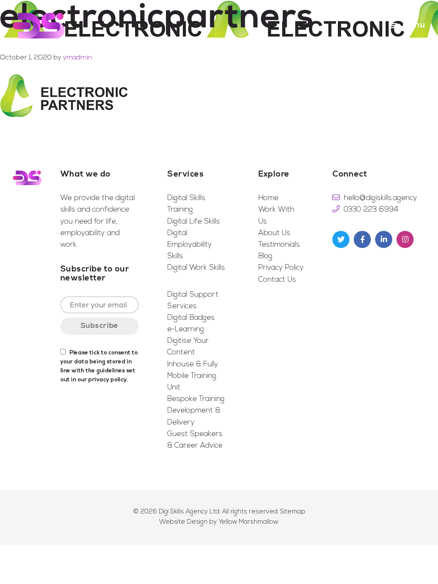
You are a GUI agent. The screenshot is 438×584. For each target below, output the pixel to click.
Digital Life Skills (193, 221)
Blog (265, 256)
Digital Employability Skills (189, 245)
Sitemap (292, 512)
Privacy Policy (281, 267)
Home (268, 198)
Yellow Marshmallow (248, 522)
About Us (274, 233)
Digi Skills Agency (39, 25)
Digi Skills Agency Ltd (189, 512)
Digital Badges (191, 317)
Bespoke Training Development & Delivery (196, 410)
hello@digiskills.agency (380, 198)
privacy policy (107, 380)
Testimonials (279, 244)
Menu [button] (413, 25)
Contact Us (277, 279)
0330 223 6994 (371, 209)
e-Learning (185, 329)
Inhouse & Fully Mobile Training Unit (192, 376)
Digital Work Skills (196, 267)
